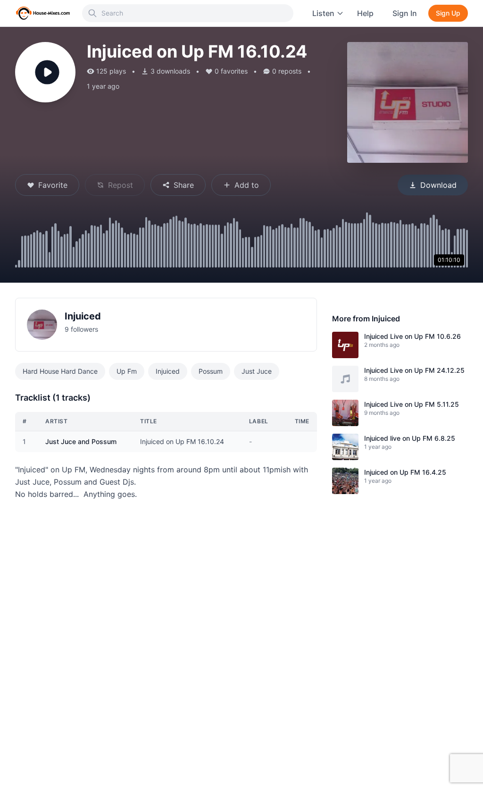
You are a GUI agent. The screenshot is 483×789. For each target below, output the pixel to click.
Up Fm (127, 371)
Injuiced (83, 316)
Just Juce (257, 371)
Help (365, 13)
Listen (323, 13)
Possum (211, 371)
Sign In (404, 13)
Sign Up (448, 13)
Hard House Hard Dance (60, 371)
